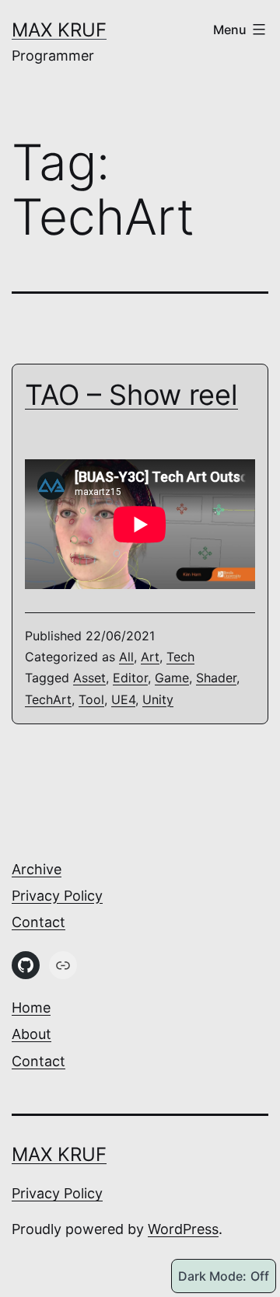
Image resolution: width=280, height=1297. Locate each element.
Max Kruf (59, 30)
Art (150, 656)
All (126, 656)
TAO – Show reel (131, 395)
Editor (130, 677)
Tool (91, 699)
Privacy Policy (57, 895)
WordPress (183, 1229)
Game (172, 677)
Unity (157, 699)
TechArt (48, 699)
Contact (38, 922)
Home (31, 1007)
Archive (36, 869)
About (31, 1034)
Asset (89, 677)
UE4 (123, 699)
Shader (216, 677)
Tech (180, 656)
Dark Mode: (212, 1276)
